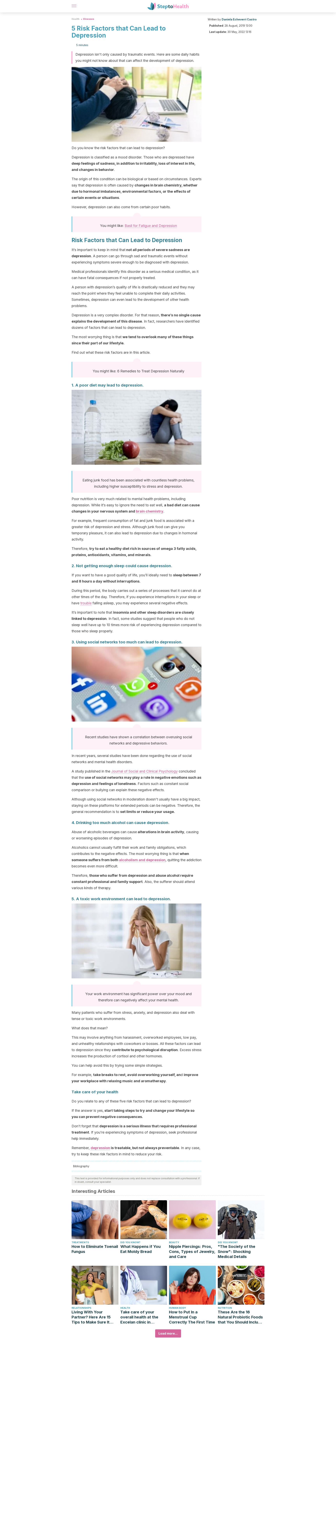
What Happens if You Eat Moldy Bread (140, 1249)
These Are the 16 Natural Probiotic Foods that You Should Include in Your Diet (240, 1317)
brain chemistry (149, 511)
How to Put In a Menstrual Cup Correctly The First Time (192, 1317)
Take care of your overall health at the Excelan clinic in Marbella (139, 1317)
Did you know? (130, 1242)
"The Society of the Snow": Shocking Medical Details (236, 1251)
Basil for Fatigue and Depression (151, 226)
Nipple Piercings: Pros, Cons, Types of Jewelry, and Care (192, 1251)
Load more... (168, 1333)
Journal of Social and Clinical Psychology (144, 771)
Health (76, 18)
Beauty (174, 1242)
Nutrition (225, 1307)
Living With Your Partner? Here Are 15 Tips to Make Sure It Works (91, 1317)
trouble (86, 603)
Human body (177, 1307)
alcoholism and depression (142, 860)
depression (100, 1148)
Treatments (80, 1242)
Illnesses (88, 18)
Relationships (81, 1307)
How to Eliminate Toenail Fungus (95, 1249)
